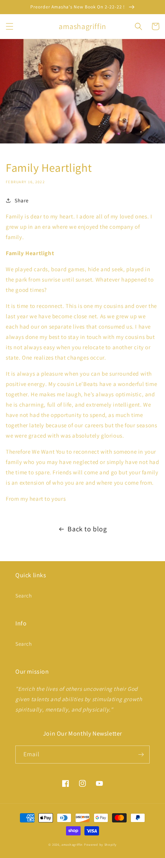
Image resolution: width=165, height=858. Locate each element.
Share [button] (22, 200)
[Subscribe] (140, 755)
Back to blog (87, 528)
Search (23, 595)
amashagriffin (72, 844)
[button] (9, 26)
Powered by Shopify (100, 844)
